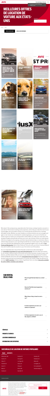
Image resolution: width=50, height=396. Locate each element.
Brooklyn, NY (20, 356)
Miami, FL (3, 368)
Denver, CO (20, 363)
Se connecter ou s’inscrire (41, 2)
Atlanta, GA (36, 361)
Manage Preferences (38, 384)
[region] (25, 388)
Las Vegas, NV (20, 361)
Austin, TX (3, 366)
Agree (43, 387)
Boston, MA (20, 368)
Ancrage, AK (20, 358)
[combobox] (39, 21)
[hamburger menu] (48, 2)
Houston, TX (3, 358)
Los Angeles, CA (37, 363)
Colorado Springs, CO (38, 368)
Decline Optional (33, 387)
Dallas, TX (3, 361)
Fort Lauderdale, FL (37, 366)
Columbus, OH (36, 356)
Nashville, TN (20, 370)
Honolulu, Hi (3, 370)
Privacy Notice (22, 392)
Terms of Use (21, 393)
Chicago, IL (20, 366)
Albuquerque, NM (4, 356)
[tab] (9, 31)
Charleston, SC (37, 358)
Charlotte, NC (4, 363)
